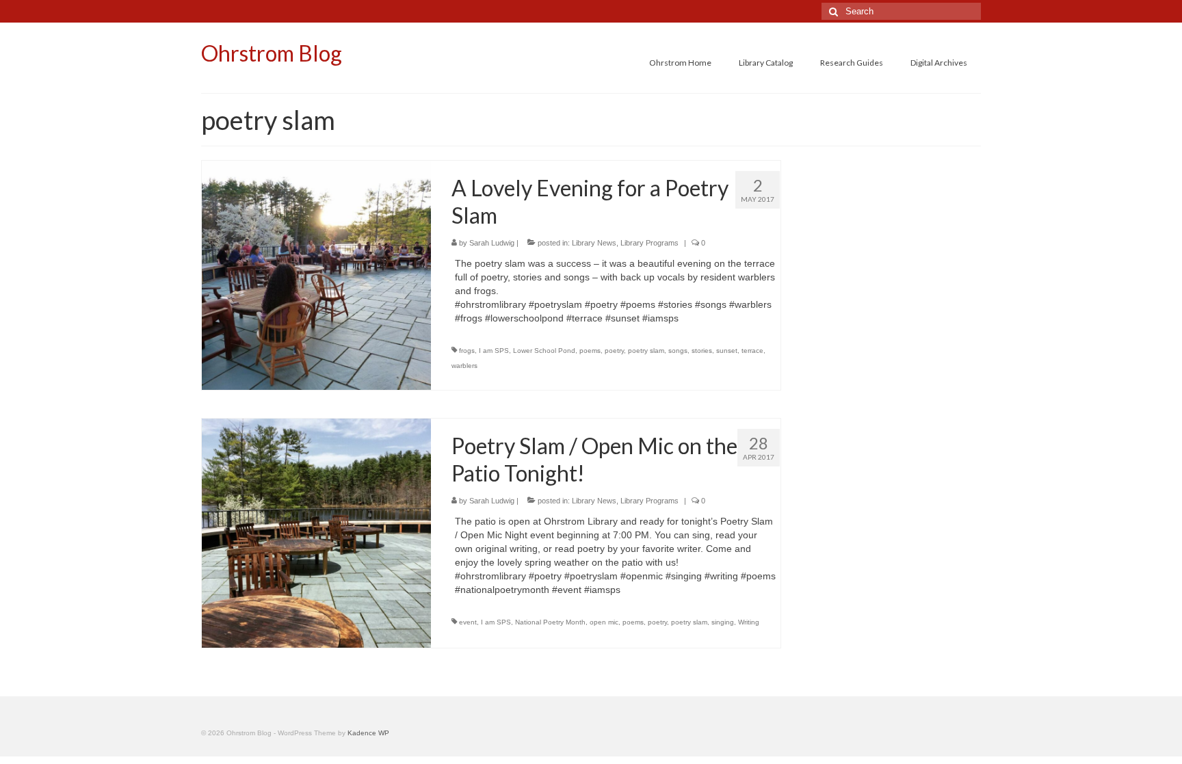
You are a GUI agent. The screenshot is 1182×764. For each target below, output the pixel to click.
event (468, 622)
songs (677, 350)
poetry (614, 350)
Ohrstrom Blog (271, 53)
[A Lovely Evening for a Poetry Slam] (316, 274)
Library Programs (649, 243)
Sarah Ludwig (491, 243)
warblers (464, 365)
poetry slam (646, 350)
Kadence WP (368, 733)
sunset (726, 350)
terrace (752, 350)
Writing (748, 622)
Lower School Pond (544, 350)
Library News (594, 243)
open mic (604, 622)
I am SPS (494, 350)
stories (702, 350)
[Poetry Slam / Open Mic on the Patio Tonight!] (316, 532)
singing (722, 622)
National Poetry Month (550, 622)
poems (590, 350)
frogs (467, 350)
